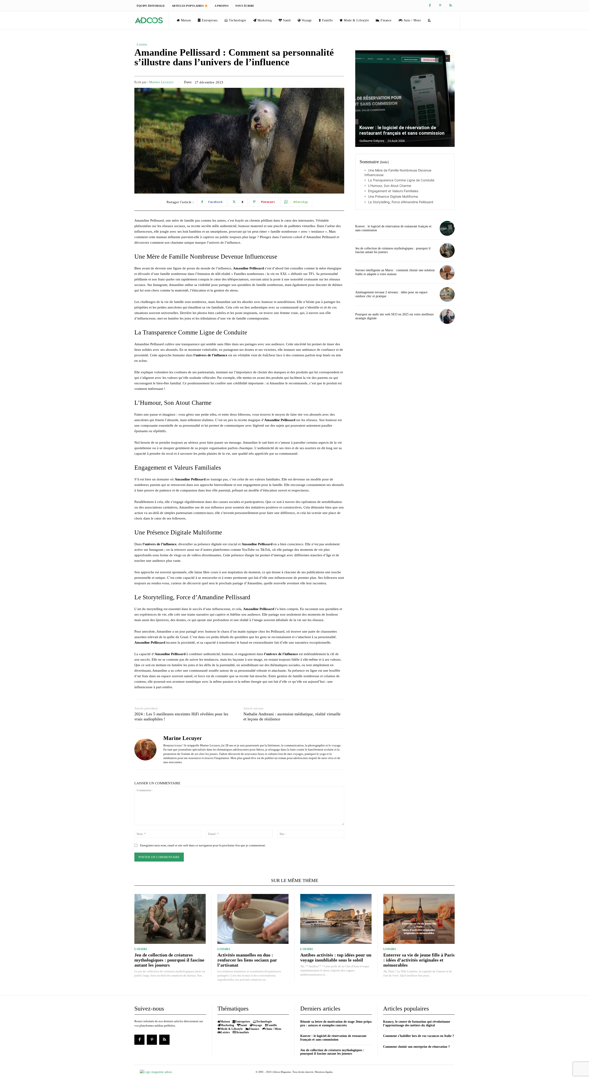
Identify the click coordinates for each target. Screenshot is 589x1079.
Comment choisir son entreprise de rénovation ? (416, 1046)
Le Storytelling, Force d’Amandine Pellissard (400, 202)
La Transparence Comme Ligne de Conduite (401, 180)
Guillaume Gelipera (371, 141)
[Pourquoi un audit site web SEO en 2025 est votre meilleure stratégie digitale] (447, 316)
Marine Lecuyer (161, 82)
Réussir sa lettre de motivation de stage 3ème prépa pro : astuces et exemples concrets (336, 1023)
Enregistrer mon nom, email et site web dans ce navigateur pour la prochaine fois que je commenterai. (203, 845)
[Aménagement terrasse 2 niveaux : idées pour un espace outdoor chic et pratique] (447, 294)
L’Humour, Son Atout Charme (389, 186)
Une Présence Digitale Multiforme (393, 196)
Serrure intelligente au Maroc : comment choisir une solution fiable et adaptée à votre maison (395, 272)
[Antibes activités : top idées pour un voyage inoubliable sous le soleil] (336, 919)
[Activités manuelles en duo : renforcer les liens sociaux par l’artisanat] (253, 919)
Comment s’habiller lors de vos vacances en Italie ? (418, 1036)
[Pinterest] (440, 6)
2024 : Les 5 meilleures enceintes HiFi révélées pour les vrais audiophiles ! (181, 716)
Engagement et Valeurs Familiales (393, 191)
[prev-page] (438, 58)
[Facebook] (430, 6)
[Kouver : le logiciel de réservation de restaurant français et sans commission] (405, 98)
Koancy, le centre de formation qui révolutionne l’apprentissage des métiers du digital (416, 1023)
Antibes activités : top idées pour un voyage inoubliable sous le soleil (335, 957)
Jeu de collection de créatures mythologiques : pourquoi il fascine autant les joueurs (169, 960)
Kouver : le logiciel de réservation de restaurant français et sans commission (402, 130)
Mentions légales (323, 1071)
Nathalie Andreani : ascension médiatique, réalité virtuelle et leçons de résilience (292, 716)
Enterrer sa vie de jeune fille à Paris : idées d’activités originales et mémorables (419, 960)
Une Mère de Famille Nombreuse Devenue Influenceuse (397, 172)
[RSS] (451, 6)
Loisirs (142, 44)
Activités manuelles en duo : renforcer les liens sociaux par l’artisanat (247, 960)
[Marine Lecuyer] (145, 749)
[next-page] (446, 58)
